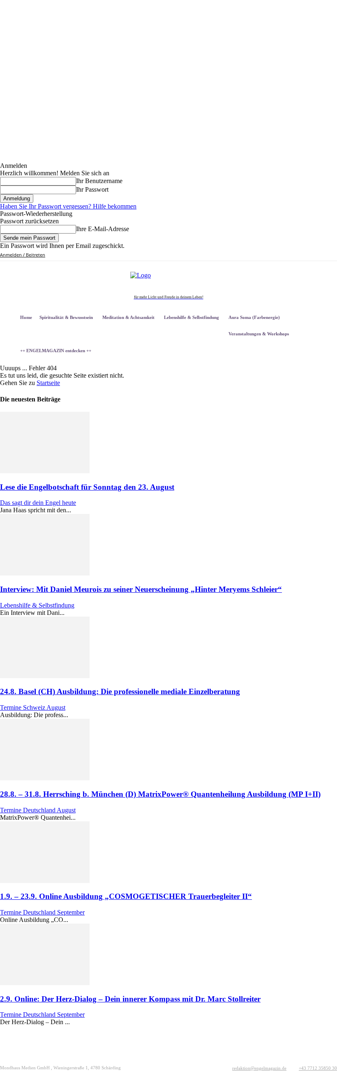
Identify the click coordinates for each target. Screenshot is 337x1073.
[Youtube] (311, 255)
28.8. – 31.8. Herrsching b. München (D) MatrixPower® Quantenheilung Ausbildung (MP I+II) (160, 794)
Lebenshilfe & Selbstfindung (37, 605)
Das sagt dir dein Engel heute (38, 502)
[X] (302, 255)
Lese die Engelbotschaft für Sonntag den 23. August (87, 487)
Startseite (48, 382)
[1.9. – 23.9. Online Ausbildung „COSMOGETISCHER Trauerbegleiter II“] (45, 880)
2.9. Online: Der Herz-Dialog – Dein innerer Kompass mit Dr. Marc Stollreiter (130, 999)
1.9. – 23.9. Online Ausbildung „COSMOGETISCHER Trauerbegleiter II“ (126, 896)
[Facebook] (274, 255)
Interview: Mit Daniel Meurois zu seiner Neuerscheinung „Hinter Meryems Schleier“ (141, 589)
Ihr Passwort (92, 189)
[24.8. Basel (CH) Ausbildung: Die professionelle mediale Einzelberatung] (45, 675)
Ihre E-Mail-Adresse (102, 228)
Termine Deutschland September (42, 912)
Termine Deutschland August (38, 810)
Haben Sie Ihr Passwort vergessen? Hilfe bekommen (68, 206)
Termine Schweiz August (32, 707)
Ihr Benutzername (99, 180)
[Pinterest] (293, 255)
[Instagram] (284, 255)
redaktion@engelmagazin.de (259, 1068)
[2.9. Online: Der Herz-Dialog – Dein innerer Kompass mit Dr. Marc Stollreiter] (45, 982)
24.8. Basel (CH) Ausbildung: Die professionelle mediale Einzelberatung (120, 691)
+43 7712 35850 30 (318, 1068)
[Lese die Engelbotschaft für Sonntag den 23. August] (45, 471)
